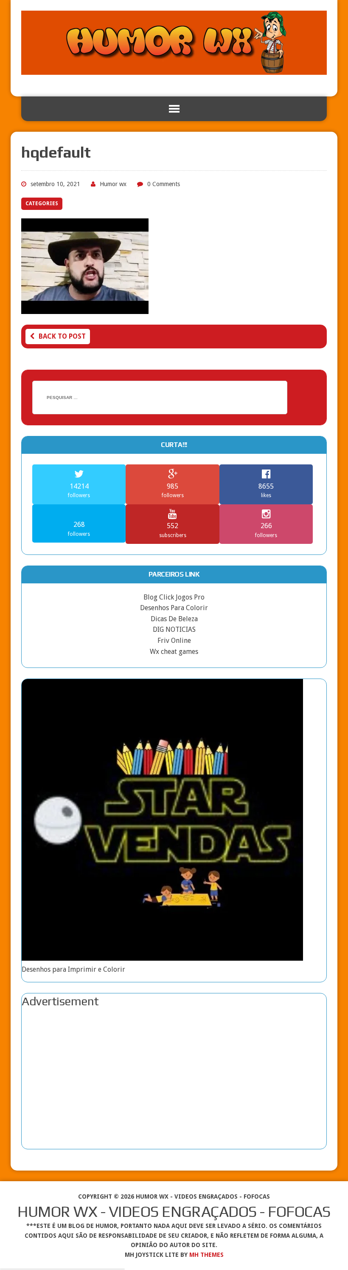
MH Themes (206, 1254)
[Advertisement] (174, 1078)
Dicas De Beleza (174, 619)
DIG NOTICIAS (174, 629)
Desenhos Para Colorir (174, 608)
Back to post (62, 336)
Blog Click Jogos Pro (174, 597)
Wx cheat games (174, 652)
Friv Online (174, 640)
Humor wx (113, 184)
